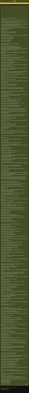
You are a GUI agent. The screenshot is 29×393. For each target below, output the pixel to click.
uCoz (9, 389)
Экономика (3, 384)
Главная (14, 1)
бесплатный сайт (5, 389)
